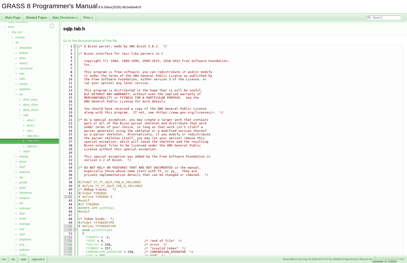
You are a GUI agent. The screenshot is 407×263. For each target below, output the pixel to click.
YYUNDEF (92, 248)
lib (17, 42)
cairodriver (26, 68)
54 (67, 241)
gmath (23, 182)
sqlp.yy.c (32, 146)
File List (17, 32)
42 (67, 196)
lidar (22, 213)
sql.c (30, 130)
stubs (26, 151)
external (24, 172)
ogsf (22, 234)
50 (67, 226)
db (21, 94)
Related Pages (36, 17)
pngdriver (25, 239)
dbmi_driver (30, 110)
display (23, 156)
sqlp (25, 115)
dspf (22, 167)
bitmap (23, 53)
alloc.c (31, 120)
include (20, 37)
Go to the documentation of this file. (90, 41)
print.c (31, 125)
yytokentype (102, 230)
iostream (24, 208)
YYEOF (90, 241)
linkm (22, 218)
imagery (24, 198)
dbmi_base (30, 99)
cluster (23, 84)
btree (22, 58)
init (21, 203)
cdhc (22, 79)
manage (24, 224)
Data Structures (64, 17)
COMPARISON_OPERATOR (104, 252)
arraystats (25, 47)
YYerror (92, 244)
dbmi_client (30, 104)
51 (67, 230)
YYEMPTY (92, 237)
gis (21, 177)
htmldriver (25, 192)
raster (23, 255)
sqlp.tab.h (33, 141)
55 (67, 244)
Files (86, 17)
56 (67, 248)
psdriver (24, 249)
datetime (24, 89)
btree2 (23, 63)
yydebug (105, 208)
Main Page (12, 17)
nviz (21, 229)
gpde (22, 187)
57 (67, 252)
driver (23, 161)
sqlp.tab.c (33, 136)
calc (21, 73)
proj (21, 244)
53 (67, 237)
